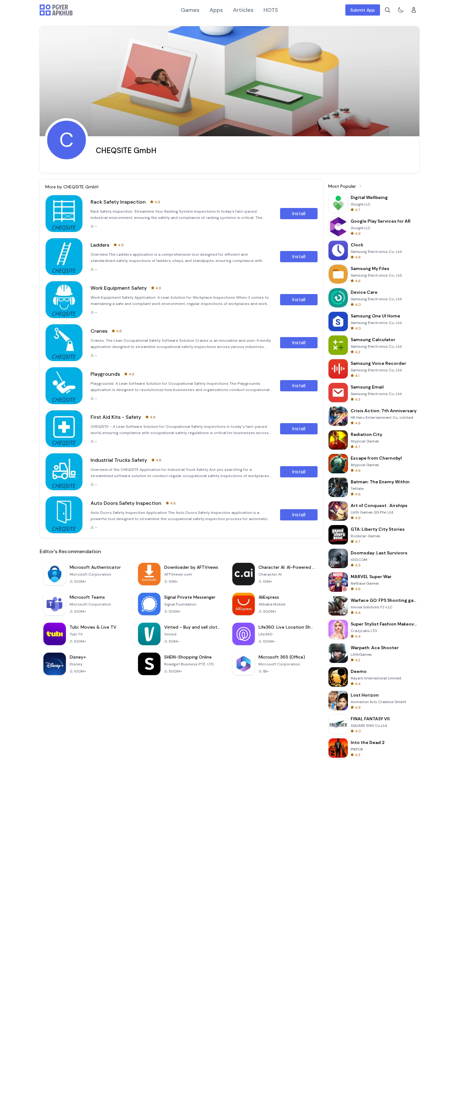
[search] (387, 10)
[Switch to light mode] (400, 10)
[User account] (413, 10)
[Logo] (56, 10)
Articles (243, 10)
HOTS (271, 10)
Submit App (362, 10)
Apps (216, 10)
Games (190, 10)
